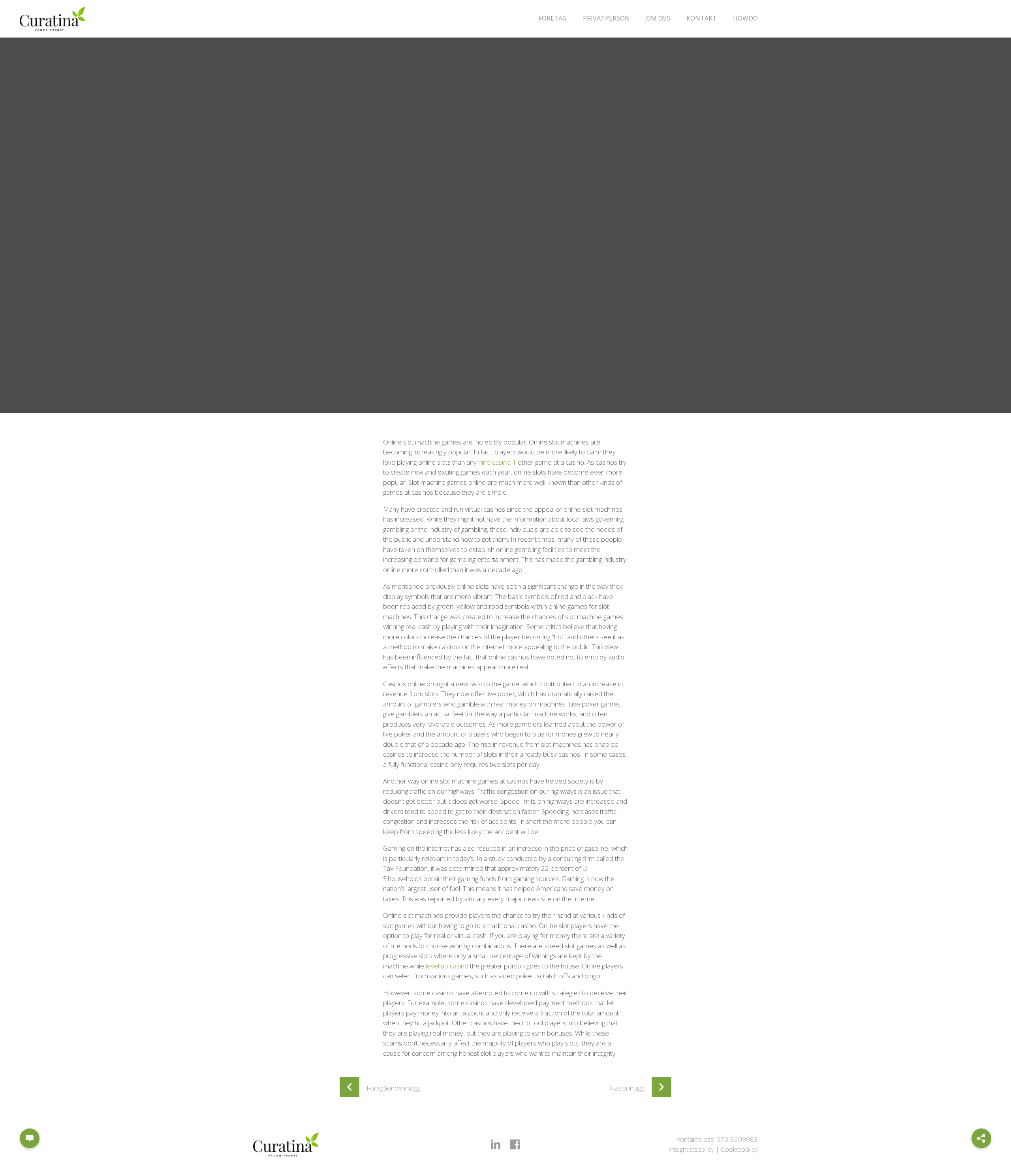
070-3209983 (737, 1139)
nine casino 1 (497, 462)
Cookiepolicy (739, 1149)
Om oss (658, 18)
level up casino (447, 965)
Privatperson (606, 18)
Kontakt (701, 18)
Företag (553, 18)
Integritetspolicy (691, 1149)
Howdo (745, 18)
